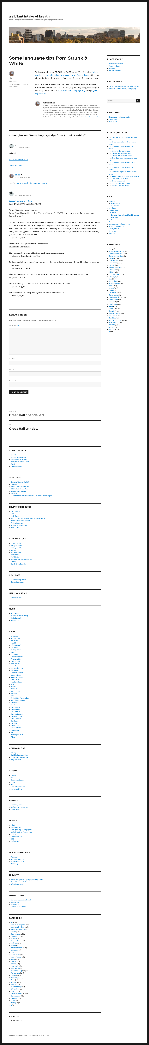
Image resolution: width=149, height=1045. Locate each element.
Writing (15, 86)
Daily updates (15, 934)
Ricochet (14, 689)
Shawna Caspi (15, 620)
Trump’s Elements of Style (20, 201)
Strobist (13, 562)
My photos (112, 208)
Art (12, 923)
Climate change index (18, 580)
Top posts (112, 222)
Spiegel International (18, 700)
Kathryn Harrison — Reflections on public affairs (28, 518)
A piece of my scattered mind (21, 900)
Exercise (14, 939)
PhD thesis (14, 966)
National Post (15, 680)
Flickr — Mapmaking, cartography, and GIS (124, 86)
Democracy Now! (17, 657)
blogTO (13, 643)
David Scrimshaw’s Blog (19, 755)
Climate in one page (17, 582)
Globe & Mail (15, 661)
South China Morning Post (20, 698)
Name (12, 359)
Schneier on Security (18, 884)
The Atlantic (15, 703)
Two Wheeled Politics (18, 907)
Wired (13, 737)
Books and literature (16, 84)
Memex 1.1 (14, 550)
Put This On (15, 557)
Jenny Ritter (15, 613)
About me (112, 201)
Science (13, 982)
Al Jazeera (14, 636)
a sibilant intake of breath (29, 16)
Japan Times (15, 666)
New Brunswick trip (116, 64)
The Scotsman (16, 719)
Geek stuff (14, 943)
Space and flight (16, 987)
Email (12, 369)
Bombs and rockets (17, 927)
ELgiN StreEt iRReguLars (19, 757)
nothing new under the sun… (21, 521)
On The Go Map (16, 598)
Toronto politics (16, 837)
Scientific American (18, 859)
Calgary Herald (16, 645)
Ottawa (13, 962)
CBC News (14, 648)
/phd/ (13, 825)
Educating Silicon (17, 543)
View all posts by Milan (93, 117)
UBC (12, 839)
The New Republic (17, 714)
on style (18, 159)
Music (13, 959)
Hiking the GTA (16, 548)
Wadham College (16, 841)
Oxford (13, 964)
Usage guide (113, 119)
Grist (12, 514)
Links (13, 782)
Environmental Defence (19, 459)
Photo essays (15, 968)
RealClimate (15, 528)
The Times (14, 721)
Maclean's (14, 670)
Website (12, 380)
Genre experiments (17, 780)
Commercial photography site (119, 117)
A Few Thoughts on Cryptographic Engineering (27, 880)
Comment (14, 326)
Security (13, 984)
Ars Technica (15, 638)
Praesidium (15, 555)
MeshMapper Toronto (18, 491)
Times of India (16, 728)
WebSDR (14, 493)
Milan (11, 78)
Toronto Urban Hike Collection (119, 224)
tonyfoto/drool (16, 760)
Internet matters (16, 948)
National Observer (17, 677)
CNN (12, 652)
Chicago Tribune (16, 650)
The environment (17, 994)
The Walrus (15, 726)
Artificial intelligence (18, 925)
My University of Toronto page (21, 832)
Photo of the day (16, 971)
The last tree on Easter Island (122, 153)
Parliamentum (16, 552)
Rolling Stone (15, 691)
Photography (15, 973)
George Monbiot (16, 546)
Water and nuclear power (120, 185)
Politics (13, 975)
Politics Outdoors (17, 523)
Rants (13, 980)
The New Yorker (16, 716)
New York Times (16, 682)
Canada (13, 932)
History (13, 945)
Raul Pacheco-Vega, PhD (19, 807)
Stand (13, 464)
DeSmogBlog (15, 512)
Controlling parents (118, 181)
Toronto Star (15, 730)
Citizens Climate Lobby (19, 457)
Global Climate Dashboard (20, 487)
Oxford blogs (113, 210)
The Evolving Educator (18, 564)
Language (14, 950)
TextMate (61, 90)
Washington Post (17, 735)
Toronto (14, 998)
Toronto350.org (16, 466)
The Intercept (15, 709)
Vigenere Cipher (16, 789)
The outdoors (15, 996)
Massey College (16, 827)
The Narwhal (15, 712)
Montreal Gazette (17, 673)
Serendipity (15, 904)
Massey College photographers (21, 830)
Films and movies (17, 941)
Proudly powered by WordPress (39, 1035)
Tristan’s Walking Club (117, 226)
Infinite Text (15, 902)
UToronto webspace (18, 787)
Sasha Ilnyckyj (16, 618)
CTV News (14, 654)
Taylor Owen (15, 809)
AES (12, 778)
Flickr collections (115, 71)
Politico (13, 687)
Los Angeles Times (17, 668)
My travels (112, 231)
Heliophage (15, 516)
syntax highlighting (76, 90)
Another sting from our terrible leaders (125, 176)
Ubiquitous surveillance (120, 179)
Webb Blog (14, 864)
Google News (15, 664)
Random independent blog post (22, 559)
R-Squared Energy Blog (19, 525)
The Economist (16, 705)
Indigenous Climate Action (20, 462)
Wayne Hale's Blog (17, 862)
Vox (12, 732)
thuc (110, 220)
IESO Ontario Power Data (19, 489)
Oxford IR (14, 834)
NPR (12, 684)
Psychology (15, 978)
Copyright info (114, 229)
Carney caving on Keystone (121, 151)
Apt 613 (13, 753)
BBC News (14, 641)
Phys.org (14, 857)
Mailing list (113, 122)
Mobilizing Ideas (16, 805)
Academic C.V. (115, 204)
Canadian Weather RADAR (20, 482)
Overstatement (15, 165)
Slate (12, 696)
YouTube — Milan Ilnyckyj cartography (122, 89)
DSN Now (14, 484)
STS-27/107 (15, 989)
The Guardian (15, 707)
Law (12, 952)
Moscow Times (16, 675)
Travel (13, 1001)
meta (12, 785)
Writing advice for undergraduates (32, 183)
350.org (13, 455)
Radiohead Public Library (19, 616)
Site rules (112, 233)
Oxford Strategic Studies (19, 882)
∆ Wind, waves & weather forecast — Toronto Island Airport (31, 496)
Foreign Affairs (16, 659)
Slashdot (14, 693)
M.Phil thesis (15, 955)
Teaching (14, 991)
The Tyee (14, 723)
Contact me (115, 206)
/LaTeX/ (13, 775)
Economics (15, 936)
